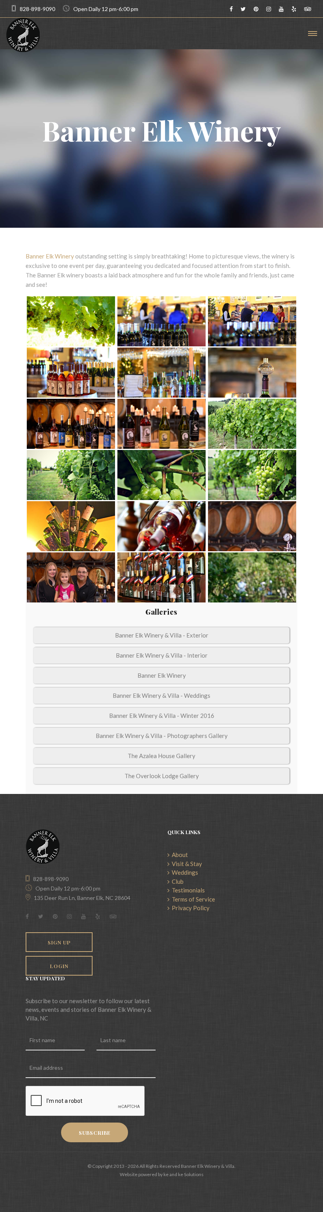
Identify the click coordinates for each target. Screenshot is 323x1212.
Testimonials (187, 890)
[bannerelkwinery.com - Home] (23, 35)
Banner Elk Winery (50, 256)
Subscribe (95, 1132)
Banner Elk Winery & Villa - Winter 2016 (161, 715)
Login (59, 966)
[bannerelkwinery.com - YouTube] (281, 9)
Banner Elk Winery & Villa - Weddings (161, 695)
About (178, 854)
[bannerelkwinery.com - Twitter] (243, 9)
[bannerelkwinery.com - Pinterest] (256, 9)
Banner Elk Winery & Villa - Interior (162, 655)
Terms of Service (192, 899)
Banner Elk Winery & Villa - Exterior (161, 635)
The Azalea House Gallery (161, 755)
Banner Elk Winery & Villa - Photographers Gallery (162, 735)
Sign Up (59, 942)
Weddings (183, 872)
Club (176, 881)
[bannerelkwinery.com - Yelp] (293, 9)
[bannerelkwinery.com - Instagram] (268, 9)
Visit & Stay (185, 863)
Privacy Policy (189, 907)
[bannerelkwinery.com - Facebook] (231, 9)
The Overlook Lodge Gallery (161, 775)
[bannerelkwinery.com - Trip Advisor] (307, 9)
